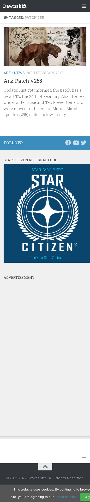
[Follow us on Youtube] (76, 142)
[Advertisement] (40, 353)
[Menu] (84, 6)
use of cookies (66, 497)
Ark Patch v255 (23, 80)
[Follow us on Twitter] (83, 142)
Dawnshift (15, 6)
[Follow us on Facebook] (68, 142)
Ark (7, 73)
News (19, 73)
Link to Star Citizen (47, 257)
